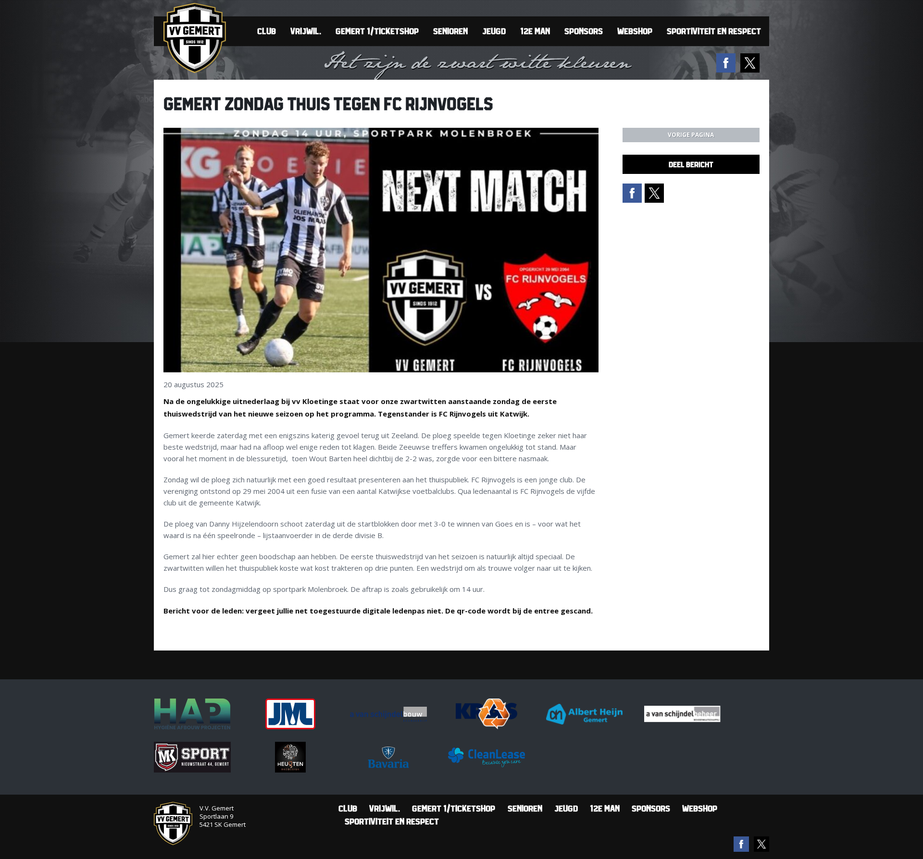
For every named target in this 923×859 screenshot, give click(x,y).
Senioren (450, 31)
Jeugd (494, 31)
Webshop (634, 31)
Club (266, 31)
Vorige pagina (691, 135)
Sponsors (583, 31)
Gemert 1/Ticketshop (377, 31)
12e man (535, 31)
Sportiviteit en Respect (714, 31)
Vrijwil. (305, 31)
